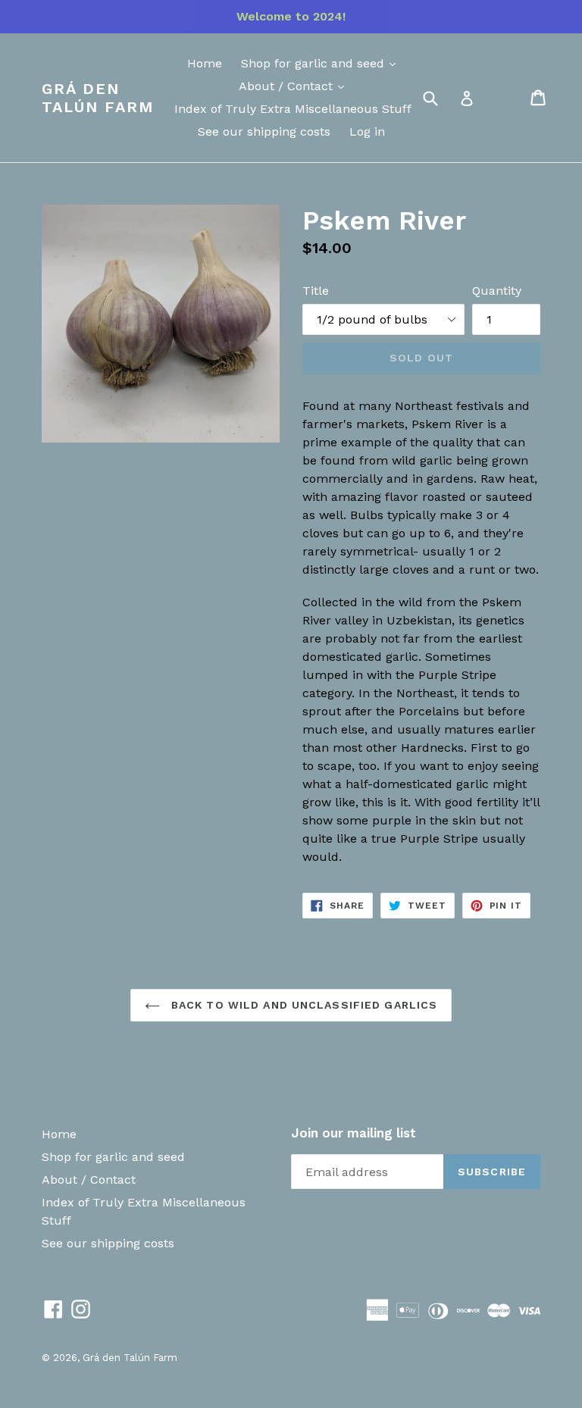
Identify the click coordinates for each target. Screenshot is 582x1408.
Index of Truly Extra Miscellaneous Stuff (292, 109)
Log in (367, 131)
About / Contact (287, 86)
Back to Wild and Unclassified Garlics (302, 1005)
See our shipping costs (264, 131)
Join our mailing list (353, 1132)
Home (204, 63)
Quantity (496, 290)
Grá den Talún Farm (98, 98)
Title (315, 290)
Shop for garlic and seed (314, 63)
